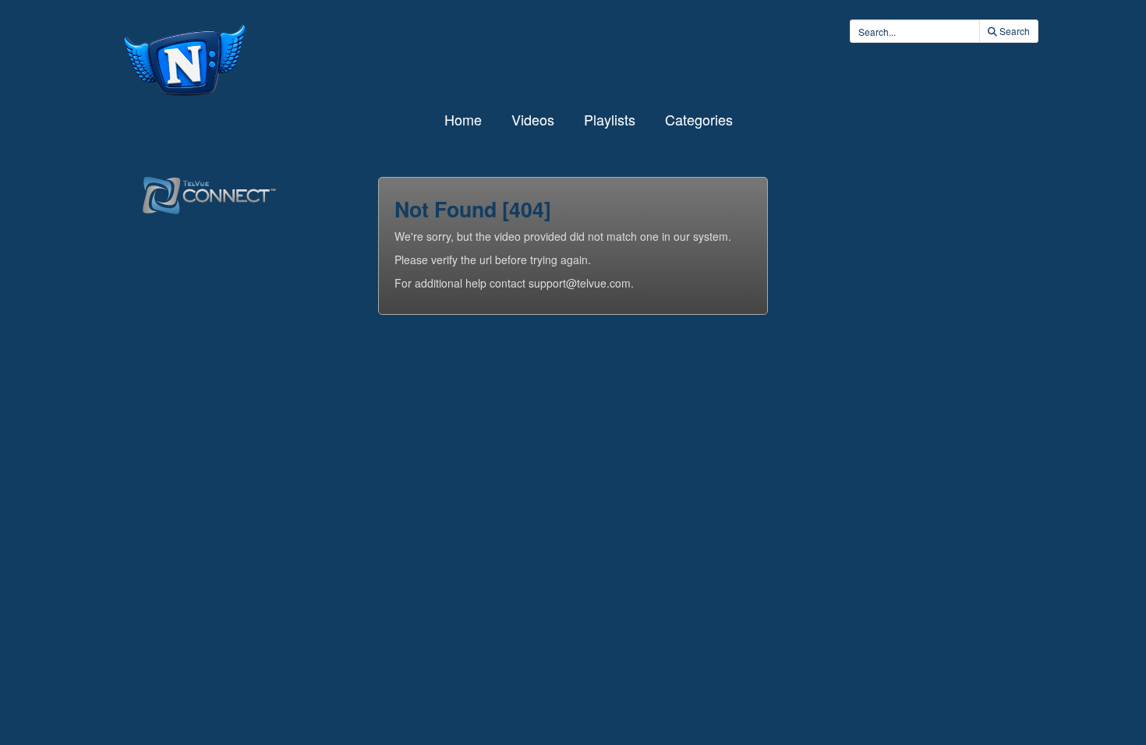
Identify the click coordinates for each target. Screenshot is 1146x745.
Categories (699, 119)
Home (463, 119)
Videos (532, 119)
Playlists (609, 119)
